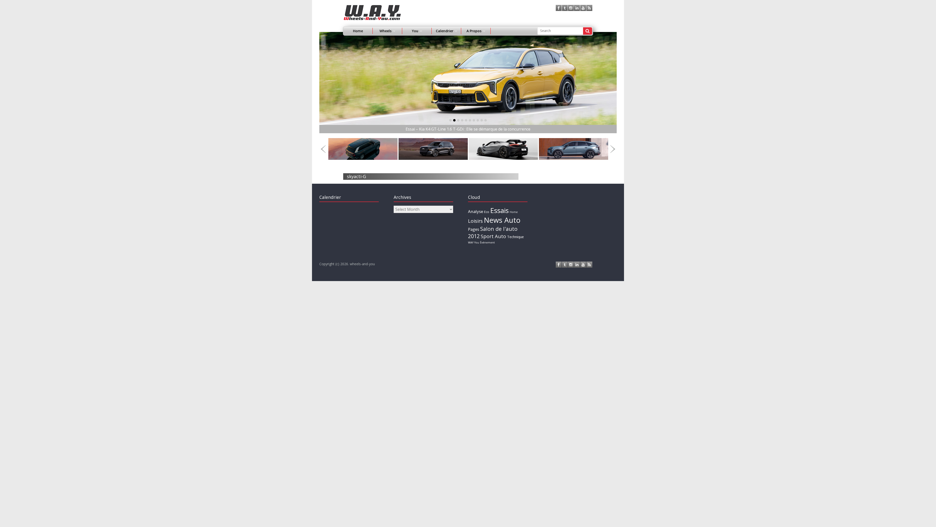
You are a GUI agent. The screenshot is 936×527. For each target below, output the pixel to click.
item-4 (466, 120)
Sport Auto (493, 236)
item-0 (450, 120)
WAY (470, 242)
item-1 (454, 120)
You (476, 242)
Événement (487, 242)
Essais (499, 210)
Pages (473, 229)
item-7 (478, 120)
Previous (323, 149)
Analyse (475, 211)
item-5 (470, 120)
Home (358, 31)
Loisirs (475, 221)
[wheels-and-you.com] (372, 7)
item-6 (474, 120)
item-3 (462, 120)
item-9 (485, 120)
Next (612, 149)
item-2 (458, 120)
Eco (486, 212)
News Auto (502, 220)
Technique (515, 236)
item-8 (481, 120)
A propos (474, 31)
